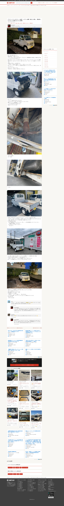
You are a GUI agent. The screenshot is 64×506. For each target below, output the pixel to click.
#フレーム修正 (10, 23)
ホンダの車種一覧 (19, 483)
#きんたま (37, 424)
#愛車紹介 (31, 23)
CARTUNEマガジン (51, 482)
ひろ (12, 301)
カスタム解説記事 (54, 2)
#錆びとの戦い (20, 23)
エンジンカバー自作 (25, 467)
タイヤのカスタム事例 (41, 482)
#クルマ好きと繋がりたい (11, 399)
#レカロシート (25, 403)
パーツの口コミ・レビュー (48, 2)
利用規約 (49, 486)
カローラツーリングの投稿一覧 (32, 488)
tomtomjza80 (16, 307)
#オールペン (33, 384)
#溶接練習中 (39, 383)
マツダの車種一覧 (19, 484)
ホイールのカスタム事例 (41, 481)
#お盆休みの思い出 (34, 403)
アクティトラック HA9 (23, 381)
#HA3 (32, 423)
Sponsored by (36, 459)
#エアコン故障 (15, 23)
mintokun (13, 314)
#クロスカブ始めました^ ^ (11, 402)
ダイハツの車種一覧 (20, 487)
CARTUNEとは (50, 481)
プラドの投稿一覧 (30, 485)
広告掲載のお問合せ (51, 489)
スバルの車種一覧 (19, 485)
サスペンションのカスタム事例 (42, 483)
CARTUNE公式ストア (51, 483)
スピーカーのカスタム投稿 (41, 488)
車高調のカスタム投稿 (41, 484)
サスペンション (10, 467)
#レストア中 (35, 383)
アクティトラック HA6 (11, 398)
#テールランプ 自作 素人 (23, 423)
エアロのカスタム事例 (41, 487)
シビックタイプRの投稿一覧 (31, 483)
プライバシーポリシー (51, 487)
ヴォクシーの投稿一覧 (31, 487)
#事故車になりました (26, 23)
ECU (20, 467)
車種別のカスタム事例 (41, 2)
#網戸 (16, 401)
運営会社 (49, 488)
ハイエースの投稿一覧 (31, 486)
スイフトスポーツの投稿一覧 (31, 482)
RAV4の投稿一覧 (30, 481)
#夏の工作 (21, 403)
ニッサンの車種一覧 (20, 482)
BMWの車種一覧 (19, 488)
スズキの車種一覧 (19, 486)
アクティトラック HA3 (11, 381)
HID (14, 467)
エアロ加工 (17, 467)
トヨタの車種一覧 (19, 481)
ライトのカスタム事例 (41, 485)
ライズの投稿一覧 (30, 484)
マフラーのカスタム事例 (41, 486)
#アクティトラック (36, 423)
